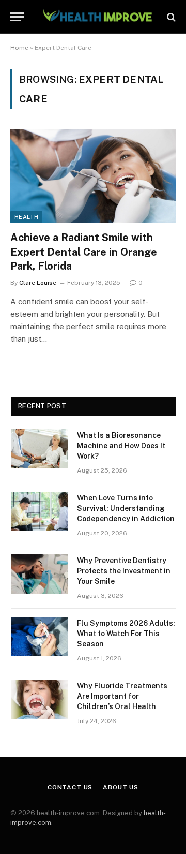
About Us (120, 787)
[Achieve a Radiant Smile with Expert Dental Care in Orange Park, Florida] (93, 176)
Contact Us (70, 787)
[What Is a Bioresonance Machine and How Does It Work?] (39, 448)
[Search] (170, 16)
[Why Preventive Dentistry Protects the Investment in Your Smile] (39, 574)
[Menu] (17, 16)
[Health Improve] (97, 17)
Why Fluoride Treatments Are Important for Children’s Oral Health (122, 696)
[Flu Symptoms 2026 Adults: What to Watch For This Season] (39, 636)
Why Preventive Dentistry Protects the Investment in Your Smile (124, 570)
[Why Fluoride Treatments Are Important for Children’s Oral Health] (39, 699)
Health (26, 217)
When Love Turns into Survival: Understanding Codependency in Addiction (126, 508)
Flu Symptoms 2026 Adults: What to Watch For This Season (126, 633)
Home (19, 47)
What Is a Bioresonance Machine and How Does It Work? (121, 445)
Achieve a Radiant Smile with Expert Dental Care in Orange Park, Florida (83, 251)
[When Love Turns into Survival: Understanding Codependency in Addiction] (39, 511)
